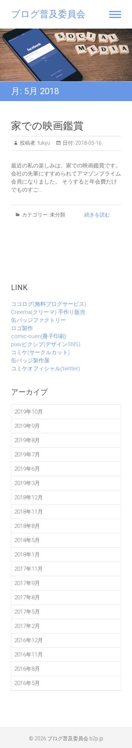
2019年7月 (27, 454)
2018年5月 (27, 540)
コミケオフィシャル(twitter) (45, 368)
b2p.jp (96, 738)
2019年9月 (27, 426)
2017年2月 (27, 626)
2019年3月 (27, 483)
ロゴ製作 (22, 328)
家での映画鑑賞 (47, 126)
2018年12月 (28, 497)
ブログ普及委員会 (48, 14)
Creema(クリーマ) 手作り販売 (48, 312)
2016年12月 (28, 640)
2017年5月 (27, 611)
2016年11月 (28, 654)
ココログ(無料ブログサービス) (48, 304)
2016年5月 (27, 683)
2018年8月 (27, 526)
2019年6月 (27, 469)
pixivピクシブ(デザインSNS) (45, 344)
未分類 (57, 215)
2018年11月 (28, 511)
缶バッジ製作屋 (30, 360)
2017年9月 (27, 583)
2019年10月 (28, 411)
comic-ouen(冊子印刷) (38, 336)
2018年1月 (27, 554)
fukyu (43, 143)
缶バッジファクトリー (38, 320)
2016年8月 (27, 669)
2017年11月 (28, 569)
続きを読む (97, 215)
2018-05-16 (88, 143)
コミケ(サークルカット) (40, 352)
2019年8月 (27, 440)
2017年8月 (27, 597)
